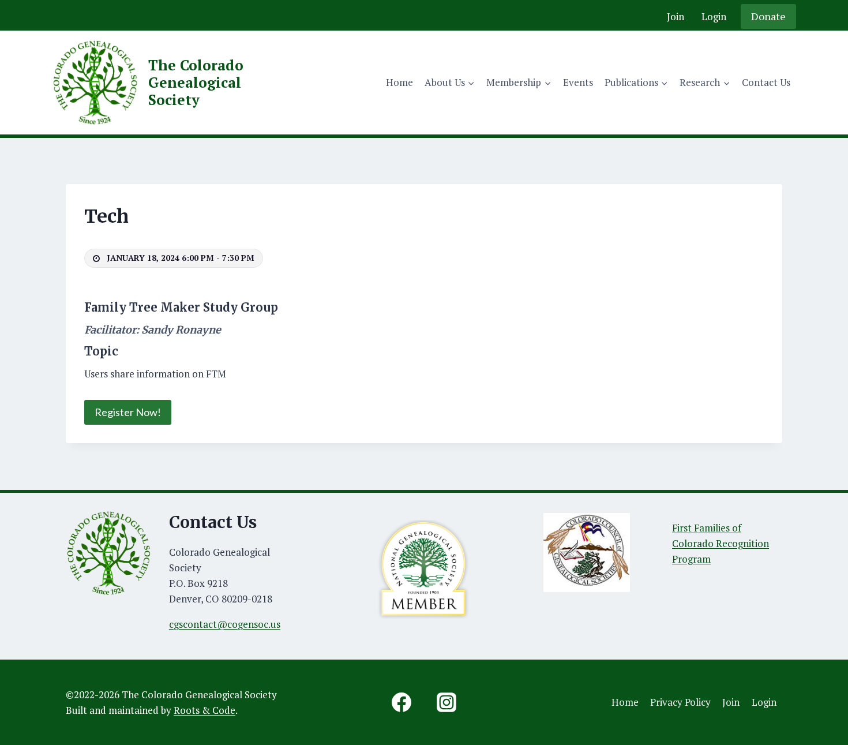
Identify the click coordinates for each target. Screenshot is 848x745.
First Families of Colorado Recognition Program (720, 543)
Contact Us (766, 82)
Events (578, 82)
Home (399, 82)
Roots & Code (204, 710)
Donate (768, 16)
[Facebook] (401, 702)
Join (675, 16)
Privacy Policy (680, 702)
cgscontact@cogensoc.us (224, 624)
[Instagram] (446, 702)
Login (713, 16)
